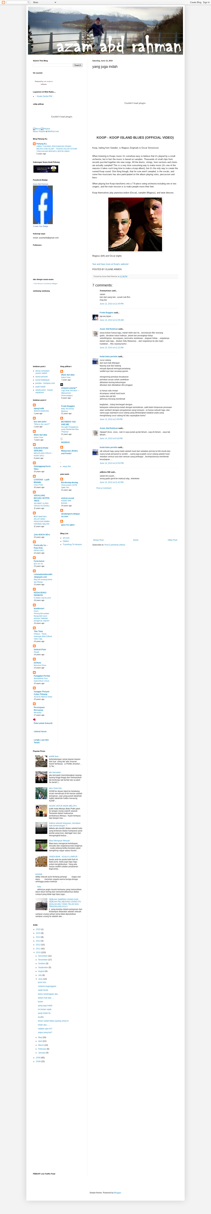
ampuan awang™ (69, 388)
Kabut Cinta (38, 437)
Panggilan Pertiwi (42, 676)
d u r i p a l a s (40, 516)
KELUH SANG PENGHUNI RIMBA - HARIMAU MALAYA (42, 521)
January (42, 1053)
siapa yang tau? (45, 1032)
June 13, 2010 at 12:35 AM (112, 320)
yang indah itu (44, 1013)
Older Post (172, 540)
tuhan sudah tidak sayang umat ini (53, 1021)
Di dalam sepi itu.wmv (42, 598)
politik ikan (54, 756)
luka (39, 887)
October (42, 963)
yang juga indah (45, 1005)
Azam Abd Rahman (109, 329)
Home (135, 540)
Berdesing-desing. (69, 482)
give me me (38, 564)
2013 (38, 941)
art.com (66, 538)
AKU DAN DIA (55, 788)
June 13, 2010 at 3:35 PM (111, 419)
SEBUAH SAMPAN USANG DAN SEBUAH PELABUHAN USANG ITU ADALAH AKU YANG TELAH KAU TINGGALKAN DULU (65, 903)
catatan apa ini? (45, 1028)
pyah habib (40, 387)
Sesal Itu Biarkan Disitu (43, 697)
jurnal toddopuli (42, 380)
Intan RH (67, 466)
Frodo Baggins (106, 312)
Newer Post (98, 540)
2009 (38, 1058)
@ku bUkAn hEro (42, 534)
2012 (38, 945)
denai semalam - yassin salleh (42, 372)
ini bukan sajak (44, 1009)
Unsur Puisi (38, 485)
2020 (38, 929)
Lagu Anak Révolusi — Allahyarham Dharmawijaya (70, 392)
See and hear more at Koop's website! (110, 264)
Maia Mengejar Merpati (59, 841)
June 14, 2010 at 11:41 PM (111, 482)
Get (36, 283)
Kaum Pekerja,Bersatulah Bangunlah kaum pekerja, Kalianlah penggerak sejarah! (41, 616)
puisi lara (42, 982)
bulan (40, 1001)
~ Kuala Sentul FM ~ (44, 96)
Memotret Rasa (40, 665)
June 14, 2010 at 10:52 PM (112, 463)
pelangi (38, 874)
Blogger (117, 1193)
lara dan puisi (40, 421)
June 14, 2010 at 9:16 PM (111, 438)
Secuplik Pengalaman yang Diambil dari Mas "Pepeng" (70, 429)
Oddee (66, 541)
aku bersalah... (55, 772)
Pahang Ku (41, 144)
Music (35, 131)
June (40, 979)
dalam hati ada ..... (46, 998)
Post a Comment (103, 488)
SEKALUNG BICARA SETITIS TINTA (41, 498)
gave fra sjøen (68, 525)
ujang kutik (39, 408)
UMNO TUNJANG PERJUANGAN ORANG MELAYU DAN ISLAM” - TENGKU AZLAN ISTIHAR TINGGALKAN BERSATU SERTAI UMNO (56, 148)
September (43, 967)
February (42, 1049)
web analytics (48, 81)
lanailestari (39, 608)
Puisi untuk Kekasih (43, 723)
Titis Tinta (38, 631)
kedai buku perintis (109, 356)
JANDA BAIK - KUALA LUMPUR (63, 857)
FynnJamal (39, 561)
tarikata (37, 663)
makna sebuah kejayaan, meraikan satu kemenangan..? (64, 824)
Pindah (36, 652)
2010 (38, 952)
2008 (38, 1061)
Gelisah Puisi (40, 649)
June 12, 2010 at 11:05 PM (111, 304)
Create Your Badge (40, 226)
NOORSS (65, 442)
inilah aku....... (44, 1025)
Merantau (37, 713)
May (40, 1037)
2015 (38, 933)
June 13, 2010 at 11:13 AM (111, 347)
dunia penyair (41, 376)
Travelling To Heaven (72, 544)
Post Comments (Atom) (115, 545)
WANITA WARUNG (41, 411)
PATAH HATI (39, 550)
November (43, 960)
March (41, 1045)
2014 (38, 937)
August (41, 971)
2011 (38, 949)
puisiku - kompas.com (45, 383)
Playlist (42, 131)
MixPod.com (53, 131)
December (43, 956)
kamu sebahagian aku (48, 994)
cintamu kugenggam (47, 986)
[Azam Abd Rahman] (43, 223)
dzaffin (41, 1017)
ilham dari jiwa (40, 435)
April (40, 1041)
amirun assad (67, 498)
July (40, 975)
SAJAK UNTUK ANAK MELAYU (63, 806)
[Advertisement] (135, 514)
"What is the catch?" (42, 424)
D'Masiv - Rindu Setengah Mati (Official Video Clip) (43, 636)
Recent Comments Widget (47, 283)
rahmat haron (40, 731)
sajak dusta (43, 990)
